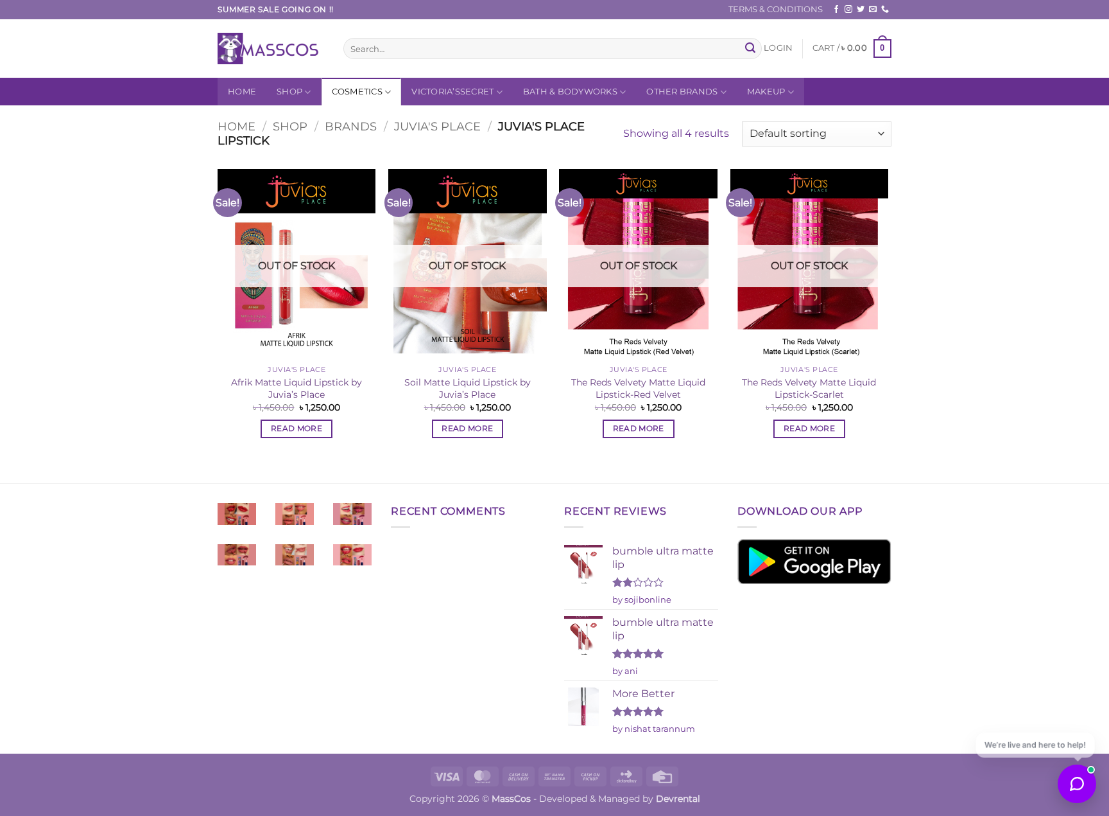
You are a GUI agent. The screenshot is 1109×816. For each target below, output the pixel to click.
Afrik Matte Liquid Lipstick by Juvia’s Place (296, 388)
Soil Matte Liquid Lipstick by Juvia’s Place (467, 388)
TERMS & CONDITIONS (775, 9)
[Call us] (885, 9)
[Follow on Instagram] (848, 9)
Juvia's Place (437, 126)
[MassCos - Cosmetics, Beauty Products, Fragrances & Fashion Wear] (271, 48)
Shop (289, 91)
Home (242, 91)
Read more (296, 428)
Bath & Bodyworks (570, 91)
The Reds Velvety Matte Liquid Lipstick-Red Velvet (638, 388)
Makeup (766, 91)
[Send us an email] (873, 9)
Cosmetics (357, 91)
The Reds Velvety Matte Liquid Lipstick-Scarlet (809, 388)
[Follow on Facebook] (836, 9)
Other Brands (682, 91)
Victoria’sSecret (452, 91)
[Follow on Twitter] (860, 9)
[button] (778, 48)
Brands (351, 126)
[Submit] (750, 49)
